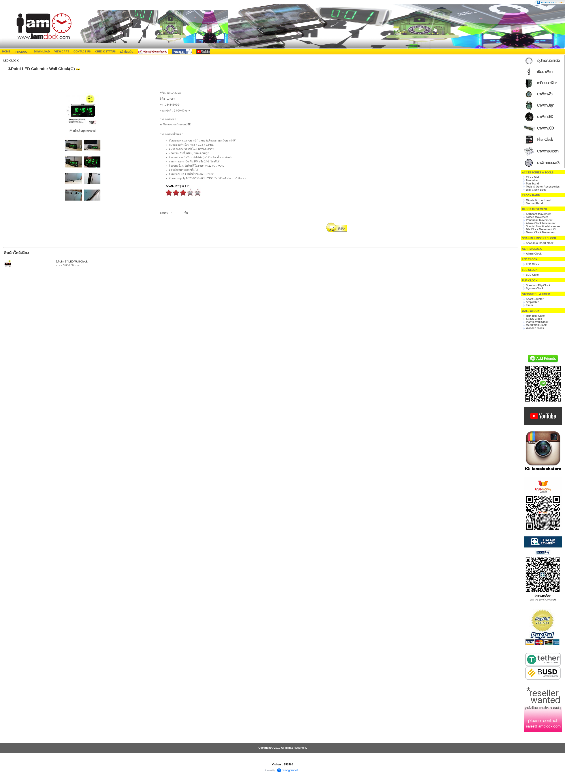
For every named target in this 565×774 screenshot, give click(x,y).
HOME (6, 51)
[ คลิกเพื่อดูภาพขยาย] (83, 130)
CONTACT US (82, 51)
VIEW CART (61, 51)
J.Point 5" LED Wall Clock (72, 261)
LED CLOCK (11, 60)
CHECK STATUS (105, 51)
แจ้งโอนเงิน (126, 51)
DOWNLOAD (42, 51)
